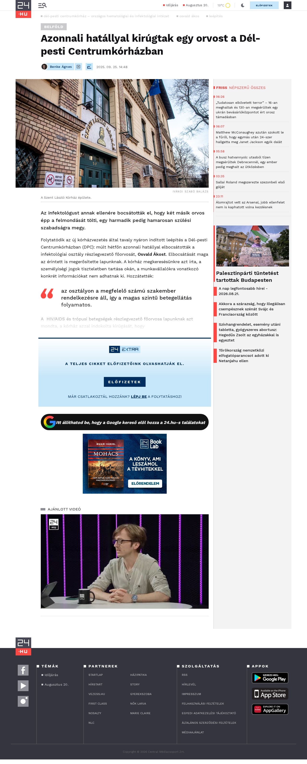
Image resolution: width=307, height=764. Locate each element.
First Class (98, 703)
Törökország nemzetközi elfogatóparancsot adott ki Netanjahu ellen (244, 355)
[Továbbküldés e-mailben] (21, 227)
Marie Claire (140, 713)
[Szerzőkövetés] (78, 66)
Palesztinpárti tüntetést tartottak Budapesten (247, 276)
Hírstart (95, 684)
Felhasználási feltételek (203, 703)
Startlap (96, 675)
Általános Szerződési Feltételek (209, 722)
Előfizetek (264, 5)
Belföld (53, 26)
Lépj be (139, 396)
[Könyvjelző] (21, 241)
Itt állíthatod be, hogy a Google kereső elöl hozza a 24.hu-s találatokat (130, 422)
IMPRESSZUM (191, 694)
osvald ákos (189, 16)
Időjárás (172, 5)
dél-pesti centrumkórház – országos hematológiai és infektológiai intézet (106, 16)
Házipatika (138, 675)
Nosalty (95, 713)
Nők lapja (138, 703)
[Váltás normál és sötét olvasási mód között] (243, 5)
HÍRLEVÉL (189, 684)
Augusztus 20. (197, 5)
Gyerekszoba (141, 694)
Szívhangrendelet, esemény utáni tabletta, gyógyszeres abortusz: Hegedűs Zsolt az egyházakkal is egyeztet (249, 332)
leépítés (216, 16)
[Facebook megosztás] (21, 214)
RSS (185, 675)
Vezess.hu (97, 694)
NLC (91, 722)
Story (135, 684)
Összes (258, 87)
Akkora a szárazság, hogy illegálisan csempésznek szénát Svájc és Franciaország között (252, 309)
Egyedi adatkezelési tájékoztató (209, 713)
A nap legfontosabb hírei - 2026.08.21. (243, 291)
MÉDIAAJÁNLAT (193, 732)
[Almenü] (42, 5)
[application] (125, 561)
